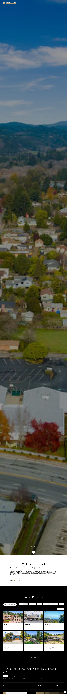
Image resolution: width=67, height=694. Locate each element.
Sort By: (55, 609)
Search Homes (33, 657)
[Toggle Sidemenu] (63, 3)
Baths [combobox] (45, 604)
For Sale (21, 604)
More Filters (61, 604)
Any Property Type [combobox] (53, 604)
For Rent (25, 604)
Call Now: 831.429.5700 (54, 3)
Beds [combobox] (38, 604)
